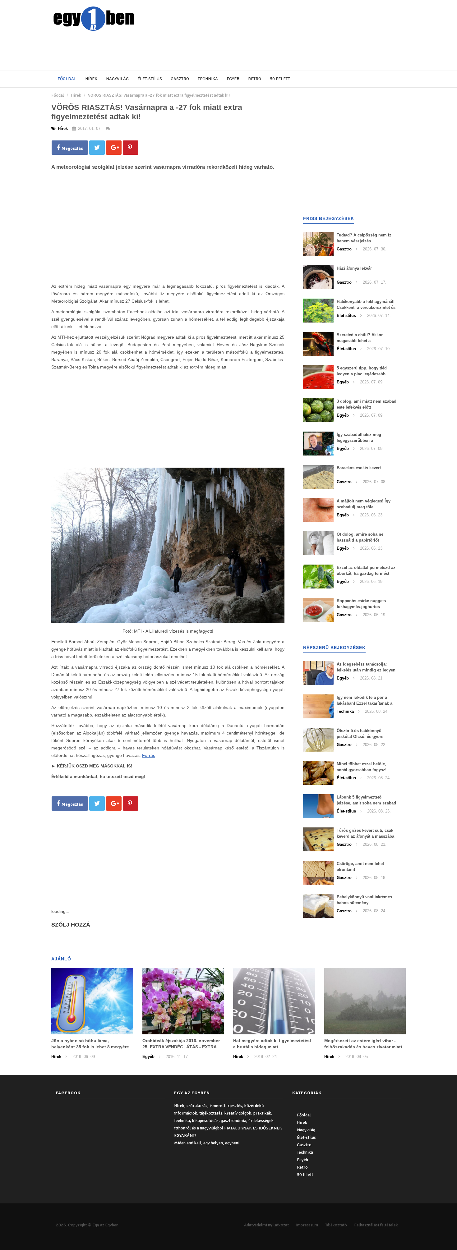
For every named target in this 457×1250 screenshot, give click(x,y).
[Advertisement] (202, 51)
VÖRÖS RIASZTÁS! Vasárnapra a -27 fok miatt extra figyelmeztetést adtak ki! (159, 95)
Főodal (57, 95)
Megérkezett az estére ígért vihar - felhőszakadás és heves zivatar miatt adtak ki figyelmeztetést (363, 1046)
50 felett (280, 78)
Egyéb (233, 78)
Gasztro (180, 78)
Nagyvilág (117, 78)
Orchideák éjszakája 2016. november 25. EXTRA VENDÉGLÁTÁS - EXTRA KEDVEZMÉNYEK (181, 1046)
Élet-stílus (149, 78)
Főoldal (67, 78)
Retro (254, 78)
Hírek (91, 78)
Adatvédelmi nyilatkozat (266, 1225)
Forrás (148, 755)
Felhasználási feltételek (376, 1225)
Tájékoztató (336, 1225)
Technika (208, 78)
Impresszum (307, 1225)
